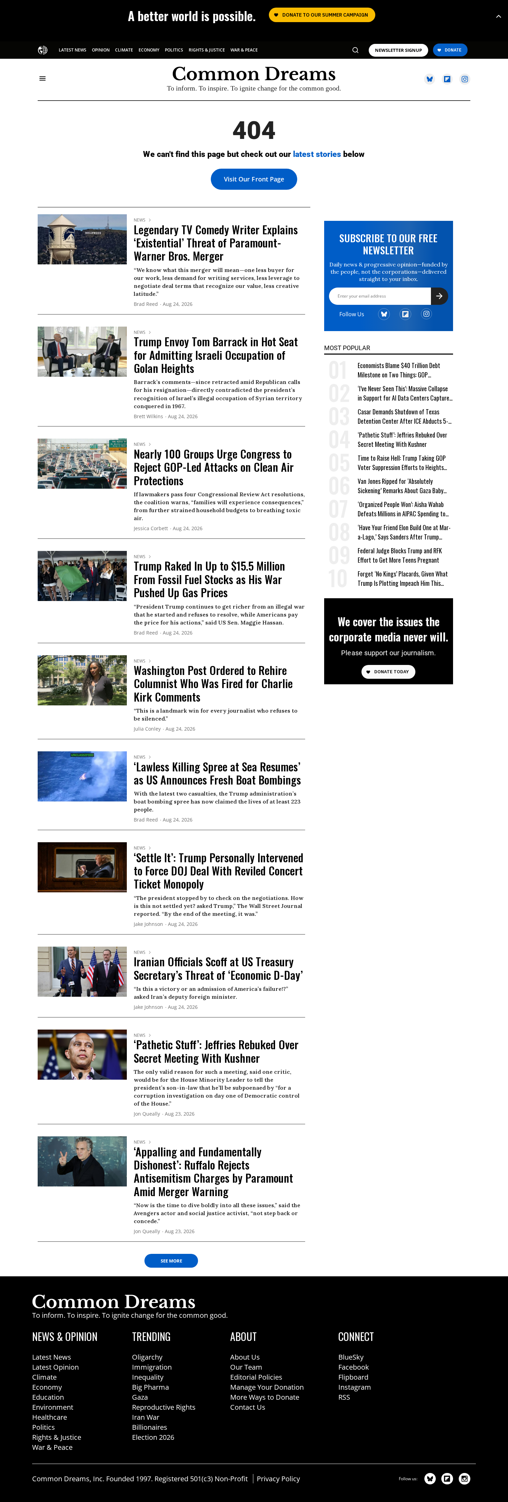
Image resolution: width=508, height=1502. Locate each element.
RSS (344, 1397)
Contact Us (247, 1407)
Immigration (152, 1367)
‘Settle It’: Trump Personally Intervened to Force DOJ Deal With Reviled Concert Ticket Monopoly (218, 870)
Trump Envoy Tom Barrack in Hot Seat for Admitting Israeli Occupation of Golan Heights (216, 354)
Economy (47, 1387)
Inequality (147, 1377)
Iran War (145, 1417)
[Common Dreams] (43, 49)
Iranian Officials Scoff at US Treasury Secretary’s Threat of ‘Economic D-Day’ (218, 968)
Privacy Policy (278, 1478)
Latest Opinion (55, 1367)
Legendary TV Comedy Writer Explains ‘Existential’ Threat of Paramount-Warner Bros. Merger (216, 242)
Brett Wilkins (148, 417)
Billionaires (149, 1427)
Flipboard (353, 1377)
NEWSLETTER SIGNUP (398, 50)
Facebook (353, 1367)
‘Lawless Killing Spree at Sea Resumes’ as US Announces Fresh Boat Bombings (217, 773)
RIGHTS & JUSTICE (207, 50)
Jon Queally (147, 1114)
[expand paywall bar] (498, 16)
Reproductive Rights (164, 1407)
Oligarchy (147, 1357)
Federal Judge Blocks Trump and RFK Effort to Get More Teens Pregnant (400, 555)
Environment (52, 1407)
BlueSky (351, 1357)
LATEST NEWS (72, 50)
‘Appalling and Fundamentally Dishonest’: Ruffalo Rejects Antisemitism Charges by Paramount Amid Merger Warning (213, 1171)
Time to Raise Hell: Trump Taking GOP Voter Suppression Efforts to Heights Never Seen (402, 462)
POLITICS (174, 50)
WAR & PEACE (244, 50)
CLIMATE (124, 50)
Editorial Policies (256, 1377)
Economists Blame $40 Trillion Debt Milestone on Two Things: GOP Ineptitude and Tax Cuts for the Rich (400, 370)
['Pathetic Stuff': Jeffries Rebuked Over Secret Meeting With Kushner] (82, 1054)
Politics (43, 1427)
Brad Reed (146, 304)
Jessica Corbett (151, 529)
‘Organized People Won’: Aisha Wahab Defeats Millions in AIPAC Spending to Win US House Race (401, 509)
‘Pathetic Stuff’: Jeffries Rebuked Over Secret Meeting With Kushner (216, 1051)
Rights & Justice (56, 1437)
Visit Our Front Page (254, 179)
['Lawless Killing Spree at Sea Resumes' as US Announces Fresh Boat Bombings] (82, 776)
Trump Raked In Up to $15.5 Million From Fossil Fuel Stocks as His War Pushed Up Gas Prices (209, 578)
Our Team (246, 1367)
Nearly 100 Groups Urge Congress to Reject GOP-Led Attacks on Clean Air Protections (214, 466)
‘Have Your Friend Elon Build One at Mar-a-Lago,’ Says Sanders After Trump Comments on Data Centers (404, 532)
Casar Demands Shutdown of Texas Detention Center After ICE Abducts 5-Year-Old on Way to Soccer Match (403, 416)
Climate (44, 1377)
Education (48, 1397)
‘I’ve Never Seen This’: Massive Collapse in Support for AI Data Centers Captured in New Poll (405, 393)
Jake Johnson (148, 924)
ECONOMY (149, 50)
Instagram (354, 1387)
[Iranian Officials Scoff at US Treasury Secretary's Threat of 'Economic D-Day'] (82, 971)
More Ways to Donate (264, 1397)
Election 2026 (153, 1437)
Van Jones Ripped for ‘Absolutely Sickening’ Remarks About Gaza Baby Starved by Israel (400, 486)
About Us (245, 1357)
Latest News (51, 1357)
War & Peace (52, 1447)
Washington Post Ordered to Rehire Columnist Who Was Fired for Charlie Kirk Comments (213, 683)
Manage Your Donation (267, 1387)
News (139, 220)
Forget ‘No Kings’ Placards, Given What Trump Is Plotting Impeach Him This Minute (403, 578)
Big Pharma (150, 1387)
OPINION (101, 50)
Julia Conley (147, 729)
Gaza (140, 1397)
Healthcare (49, 1417)
